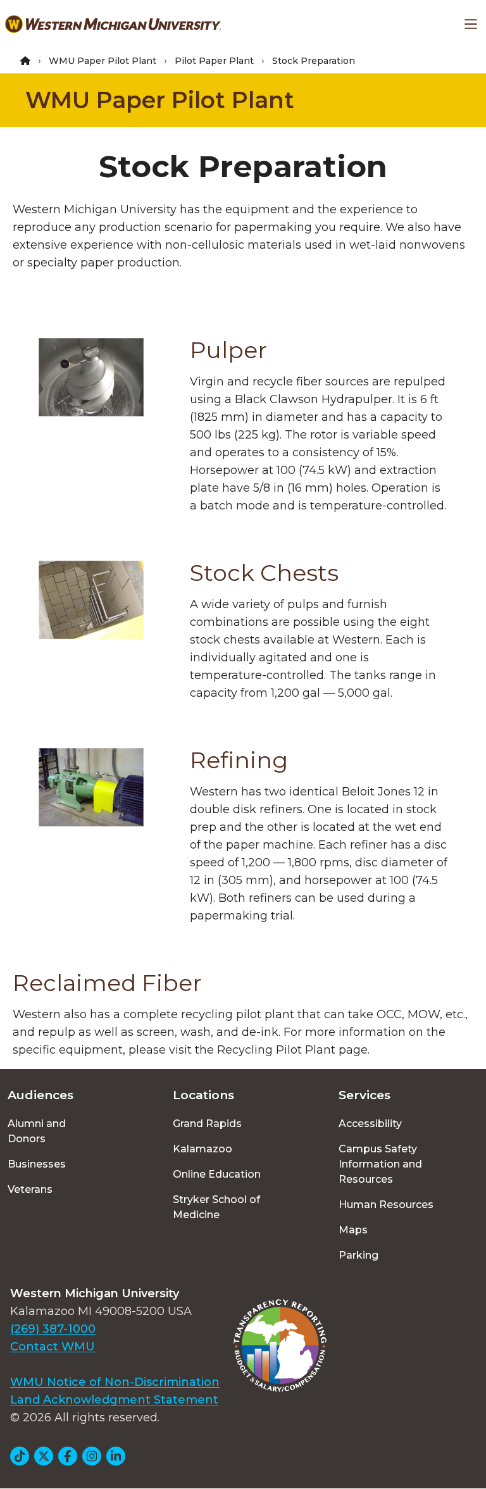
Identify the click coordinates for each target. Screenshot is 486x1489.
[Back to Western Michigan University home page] (113, 24)
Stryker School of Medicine (216, 1207)
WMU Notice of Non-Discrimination (115, 1382)
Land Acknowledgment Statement (114, 1400)
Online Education (217, 1174)
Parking (358, 1255)
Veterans (30, 1189)
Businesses (37, 1164)
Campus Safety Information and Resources (380, 1164)
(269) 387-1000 (53, 1329)
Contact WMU (52, 1347)
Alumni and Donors (37, 1131)
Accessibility (370, 1124)
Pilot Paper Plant (214, 60)
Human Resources (386, 1205)
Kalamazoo (202, 1149)
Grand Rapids (207, 1124)
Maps (353, 1230)
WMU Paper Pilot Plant (102, 60)
